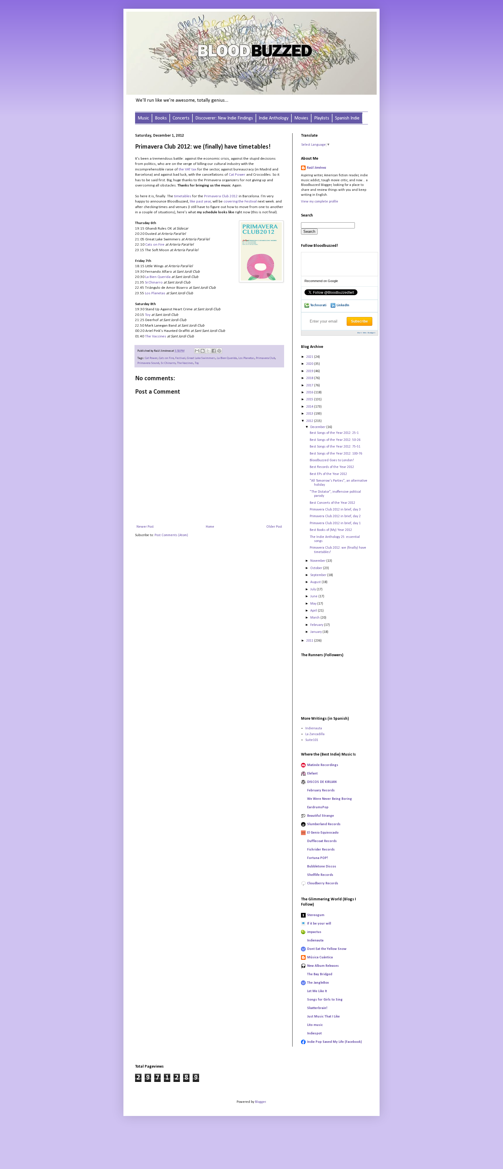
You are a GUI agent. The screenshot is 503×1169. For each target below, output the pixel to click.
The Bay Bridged (319, 974)
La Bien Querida (158, 277)
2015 (310, 399)
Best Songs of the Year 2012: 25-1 (334, 433)
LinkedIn (342, 305)
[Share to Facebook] (214, 351)
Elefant (312, 773)
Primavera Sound (148, 363)
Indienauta (313, 728)
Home (210, 527)
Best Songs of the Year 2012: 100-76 (336, 453)
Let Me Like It (317, 991)
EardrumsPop (317, 807)
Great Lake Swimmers (201, 358)
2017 (310, 385)
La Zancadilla (315, 734)
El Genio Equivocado (323, 833)
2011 (310, 640)
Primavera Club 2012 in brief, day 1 (335, 523)
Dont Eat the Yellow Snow (326, 949)
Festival (180, 358)
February (317, 625)
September (318, 575)
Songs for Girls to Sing (325, 999)
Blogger (260, 1102)
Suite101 (311, 740)
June (314, 596)
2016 (310, 392)
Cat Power (237, 175)
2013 (310, 414)
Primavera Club (265, 358)
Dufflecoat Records (322, 841)
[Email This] (197, 351)
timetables (182, 196)
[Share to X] (208, 351)
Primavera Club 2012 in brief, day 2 (335, 516)
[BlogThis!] (203, 351)
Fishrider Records (321, 849)
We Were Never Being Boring (329, 799)
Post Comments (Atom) (171, 535)
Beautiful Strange (320, 816)
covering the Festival (240, 201)
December (318, 427)
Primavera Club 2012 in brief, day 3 (335, 509)
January (316, 632)
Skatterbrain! (317, 1008)
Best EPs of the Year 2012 (328, 474)
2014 (310, 407)
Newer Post (145, 527)
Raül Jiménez (316, 168)
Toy (147, 315)
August (316, 582)
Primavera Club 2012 (221, 196)
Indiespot (314, 1033)
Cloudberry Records (322, 883)
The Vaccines (155, 336)
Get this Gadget (366, 333)
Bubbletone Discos (321, 866)
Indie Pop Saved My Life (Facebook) (334, 1042)
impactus (314, 932)
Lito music (315, 1025)
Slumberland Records (324, 824)
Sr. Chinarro (168, 363)
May (313, 603)
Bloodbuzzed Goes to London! (332, 460)
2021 (310, 357)
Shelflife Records (320, 875)
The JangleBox (318, 983)
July (313, 589)
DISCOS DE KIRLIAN (321, 782)
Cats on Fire (154, 245)
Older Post (274, 527)
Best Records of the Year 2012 (332, 467)
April (314, 610)
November (318, 561)
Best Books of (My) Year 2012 (331, 530)
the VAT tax (187, 169)
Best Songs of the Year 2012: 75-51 (335, 446)
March (315, 617)
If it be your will (319, 923)
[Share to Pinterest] (219, 351)
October (316, 568)
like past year (200, 201)
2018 (310, 378)
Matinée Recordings (322, 765)
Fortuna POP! (317, 858)
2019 (310, 371)
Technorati (318, 305)
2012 (310, 421)
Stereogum (315, 915)
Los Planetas (155, 293)
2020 (310, 364)
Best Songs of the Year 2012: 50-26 (335, 440)
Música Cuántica (320, 957)
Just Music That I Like (323, 1016)
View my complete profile (319, 201)
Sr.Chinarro (154, 282)
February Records (321, 790)
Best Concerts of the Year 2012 (332, 503)
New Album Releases (323, 966)
